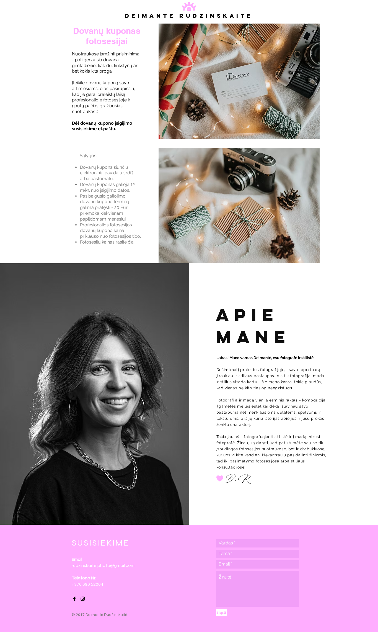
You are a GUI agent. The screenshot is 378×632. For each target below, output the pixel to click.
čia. (131, 242)
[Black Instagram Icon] (83, 599)
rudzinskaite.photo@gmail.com (103, 565)
